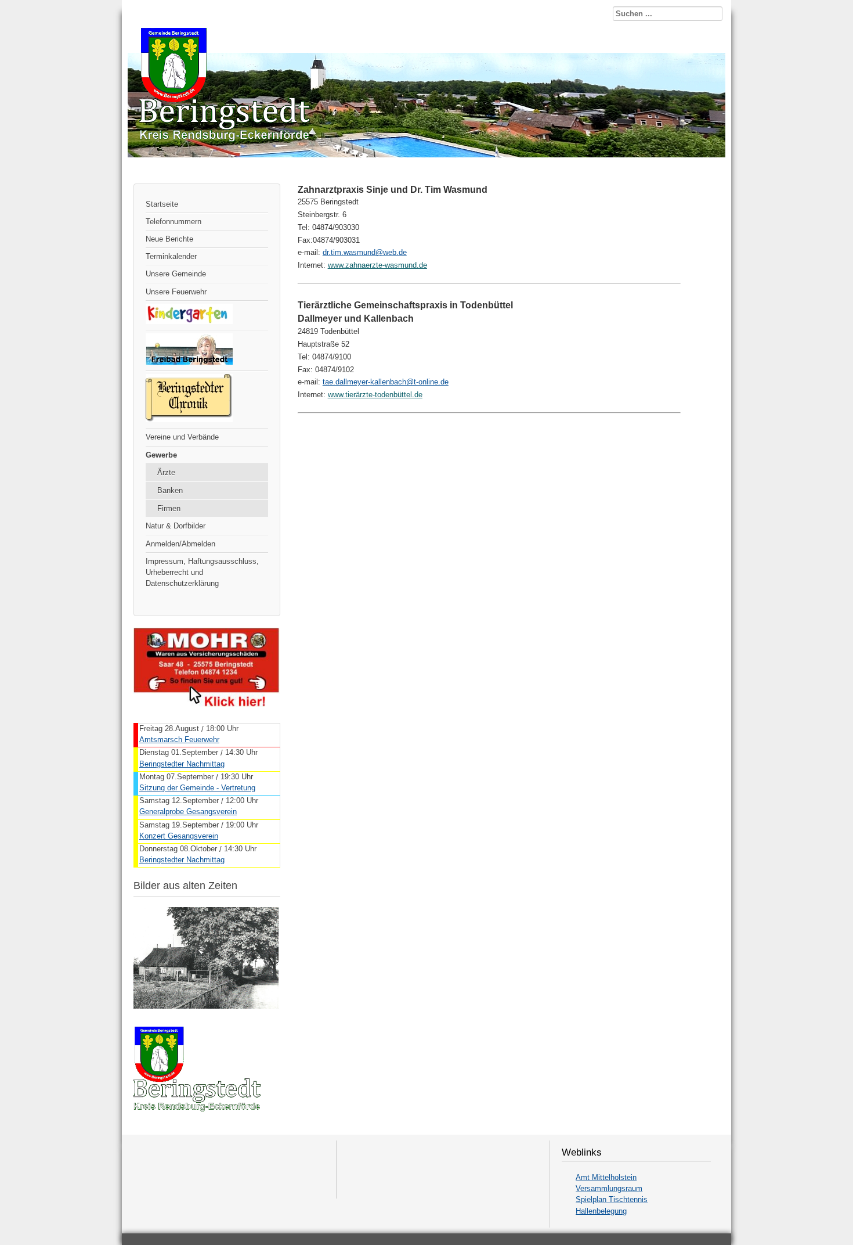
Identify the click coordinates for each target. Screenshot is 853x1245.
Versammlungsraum (609, 1188)
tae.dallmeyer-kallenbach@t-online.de (386, 381)
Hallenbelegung (601, 1211)
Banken (170, 490)
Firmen (168, 508)
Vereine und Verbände (182, 437)
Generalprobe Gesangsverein (188, 811)
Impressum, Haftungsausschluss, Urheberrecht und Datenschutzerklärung (202, 572)
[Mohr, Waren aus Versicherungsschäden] (206, 704)
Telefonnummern (173, 221)
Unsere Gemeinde (176, 273)
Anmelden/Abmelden (180, 543)
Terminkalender (171, 256)
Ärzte (166, 472)
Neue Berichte (169, 239)
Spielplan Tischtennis (612, 1199)
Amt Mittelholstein (606, 1177)
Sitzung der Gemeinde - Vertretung (197, 787)
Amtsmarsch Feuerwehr (179, 739)
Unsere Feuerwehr (176, 291)
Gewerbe (161, 455)
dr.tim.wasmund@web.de (365, 252)
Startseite (162, 204)
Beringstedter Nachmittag (182, 764)
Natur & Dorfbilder (175, 525)
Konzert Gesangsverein (178, 836)
